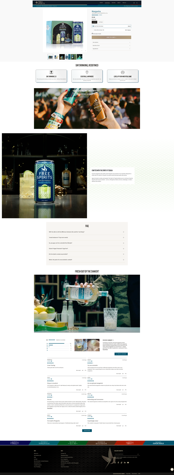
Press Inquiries (64, 459)
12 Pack (101, 22)
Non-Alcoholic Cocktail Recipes (41, 461)
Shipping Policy (64, 455)
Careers (63, 464)
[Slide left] (82, 51)
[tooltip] (113, 340)
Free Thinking (37, 466)
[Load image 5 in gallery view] (73, 57)
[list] (87, 76)
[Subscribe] (138, 454)
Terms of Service (134, 473)
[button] (111, 15)
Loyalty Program (38, 464)
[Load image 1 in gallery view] (50, 57)
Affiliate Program (65, 461)
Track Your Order (65, 466)
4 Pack (95, 22)
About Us (36, 453)
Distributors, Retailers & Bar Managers (70, 463)
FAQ (35, 457)
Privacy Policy (128, 473)
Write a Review (122, 354)
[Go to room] (15, 443)
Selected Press (37, 463)
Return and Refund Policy (67, 457)
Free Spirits (38, 6)
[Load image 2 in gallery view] (56, 57)
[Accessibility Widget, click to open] (172, 469)
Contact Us (63, 453)
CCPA (139, 473)
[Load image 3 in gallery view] (62, 57)
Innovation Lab (37, 455)
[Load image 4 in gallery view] (68, 57)
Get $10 (35, 459)
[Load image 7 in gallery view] (79, 57)
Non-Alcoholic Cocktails (47, 6)
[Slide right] (85, 51)
